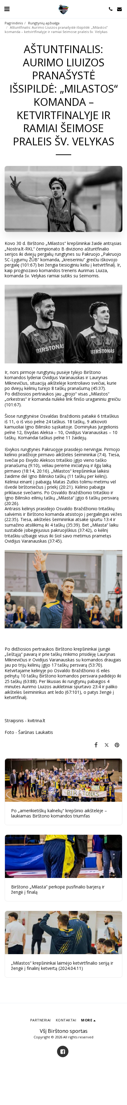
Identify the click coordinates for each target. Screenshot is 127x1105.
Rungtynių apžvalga (43, 23)
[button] (7, 8)
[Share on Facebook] (96, 744)
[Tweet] (106, 744)
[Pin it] (117, 744)
